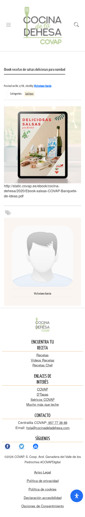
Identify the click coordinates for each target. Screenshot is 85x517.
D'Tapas (42, 394)
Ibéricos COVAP (43, 399)
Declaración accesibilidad (42, 497)
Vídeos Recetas (42, 360)
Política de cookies (42, 489)
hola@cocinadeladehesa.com (48, 427)
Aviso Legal (42, 472)
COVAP (42, 389)
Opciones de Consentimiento (42, 505)
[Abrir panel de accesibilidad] (76, 496)
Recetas (42, 354)
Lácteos (29, 93)
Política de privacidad (43, 480)
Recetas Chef (42, 365)
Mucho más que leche (42, 404)
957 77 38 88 (57, 422)
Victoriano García (42, 86)
